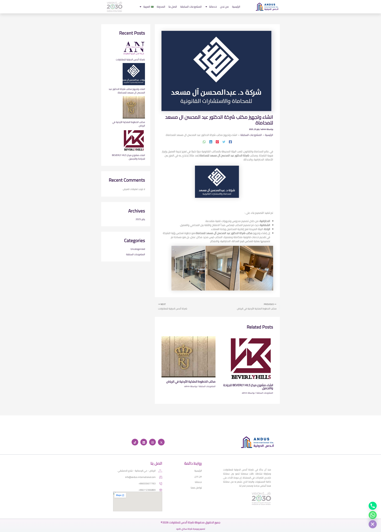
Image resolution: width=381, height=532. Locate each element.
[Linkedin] (210, 141)
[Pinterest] (217, 141)
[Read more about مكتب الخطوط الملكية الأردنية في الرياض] (188, 356)
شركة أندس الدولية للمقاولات (130, 59)
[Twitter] (223, 141)
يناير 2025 (140, 219)
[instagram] (152, 442)
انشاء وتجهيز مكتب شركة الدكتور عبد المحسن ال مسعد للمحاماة (127, 91)
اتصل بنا (172, 6)
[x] (161, 442)
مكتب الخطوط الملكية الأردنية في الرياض (191, 381)
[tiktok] (135, 442)
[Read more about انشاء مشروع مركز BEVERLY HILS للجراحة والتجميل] (250, 358)
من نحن (224, 6)
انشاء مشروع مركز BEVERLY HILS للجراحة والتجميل (248, 386)
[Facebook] (230, 141)
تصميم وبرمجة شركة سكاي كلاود (190, 529)
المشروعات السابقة (191, 6)
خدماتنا (213, 6)
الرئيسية (236, 6)
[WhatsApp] (204, 141)
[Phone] (373, 506)
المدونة (161, 6)
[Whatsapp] (373, 515)
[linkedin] (143, 442)
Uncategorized (138, 249)
